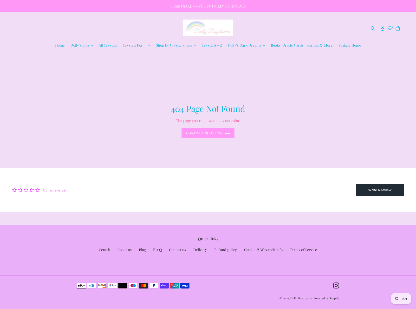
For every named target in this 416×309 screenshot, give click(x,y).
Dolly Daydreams (301, 298)
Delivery (200, 249)
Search (104, 249)
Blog (142, 249)
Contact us (177, 249)
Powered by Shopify (326, 298)
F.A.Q (157, 249)
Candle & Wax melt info (263, 249)
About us (124, 249)
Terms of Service (303, 249)
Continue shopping (204, 133)
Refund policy (225, 249)
